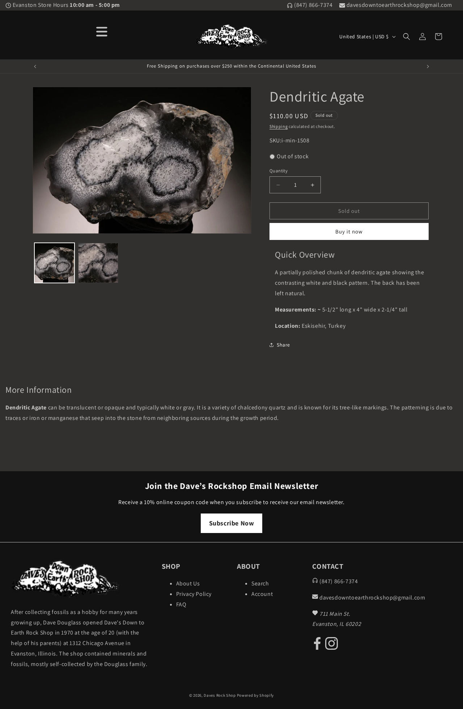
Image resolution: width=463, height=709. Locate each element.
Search (260, 583)
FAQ (181, 604)
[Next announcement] (428, 66)
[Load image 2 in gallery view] (98, 263)
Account (262, 594)
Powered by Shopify (255, 695)
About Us (188, 583)
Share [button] (283, 344)
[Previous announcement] (35, 66)
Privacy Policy (194, 594)
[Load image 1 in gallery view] (54, 263)
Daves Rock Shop (220, 695)
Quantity (278, 171)
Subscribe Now (231, 523)
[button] (407, 36)
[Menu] (102, 30)
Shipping (278, 126)
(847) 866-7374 (312, 5)
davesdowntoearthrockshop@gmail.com (398, 5)
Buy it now (349, 231)
